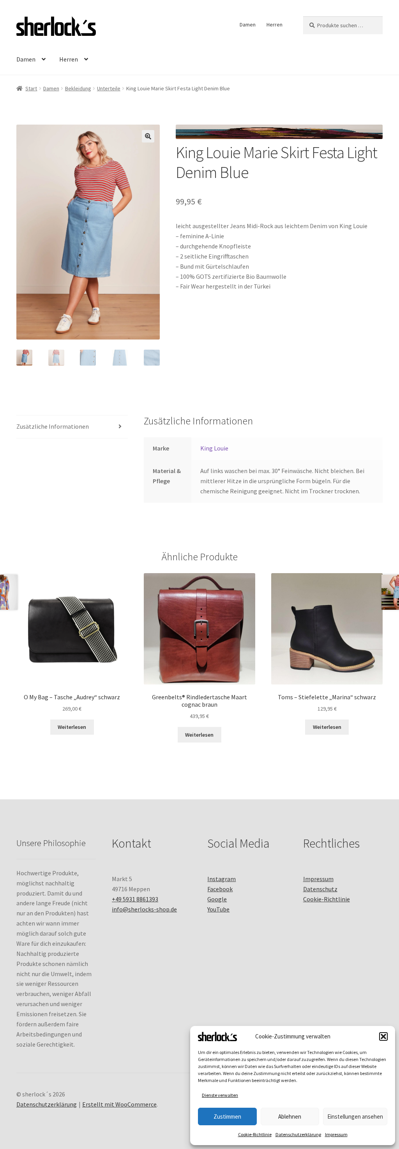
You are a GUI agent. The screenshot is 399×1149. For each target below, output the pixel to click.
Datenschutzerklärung (298, 1134)
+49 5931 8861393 (135, 899)
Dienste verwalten (220, 1095)
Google (217, 899)
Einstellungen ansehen (355, 1116)
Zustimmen (227, 1116)
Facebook (220, 889)
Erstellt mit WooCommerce (119, 1104)
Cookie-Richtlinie (255, 1134)
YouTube (218, 909)
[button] (383, 1036)
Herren (274, 24)
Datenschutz (320, 889)
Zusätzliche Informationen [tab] (52, 426)
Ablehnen (289, 1116)
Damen (248, 24)
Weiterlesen (72, 726)
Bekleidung (78, 88)
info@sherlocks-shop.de (144, 909)
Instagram (221, 879)
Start (31, 88)
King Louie (214, 448)
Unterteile (108, 88)
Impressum (336, 1134)
